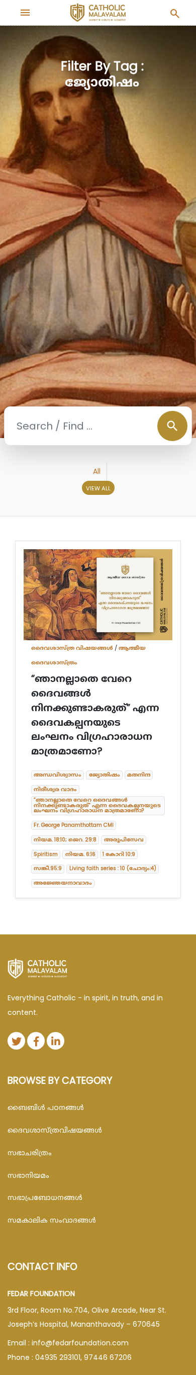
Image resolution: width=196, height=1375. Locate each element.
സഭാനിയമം (28, 1175)
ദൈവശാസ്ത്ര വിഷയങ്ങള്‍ (72, 648)
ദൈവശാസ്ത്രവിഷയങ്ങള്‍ (55, 1130)
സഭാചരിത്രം (30, 1153)
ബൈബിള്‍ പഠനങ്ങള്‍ (46, 1107)
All (97, 471)
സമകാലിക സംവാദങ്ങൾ (52, 1220)
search (172, 426)
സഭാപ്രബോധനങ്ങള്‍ (45, 1197)
